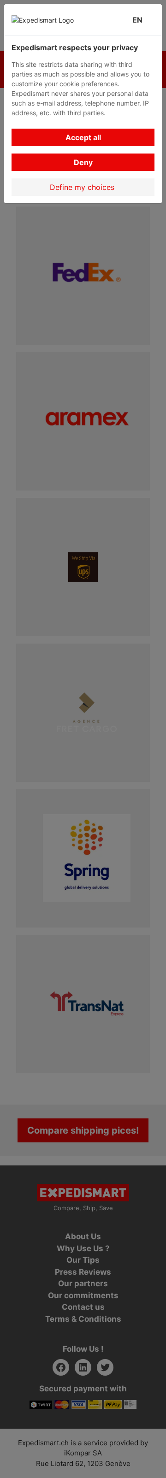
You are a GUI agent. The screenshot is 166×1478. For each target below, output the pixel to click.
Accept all (83, 137)
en (139, 19)
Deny (83, 162)
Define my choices (83, 187)
